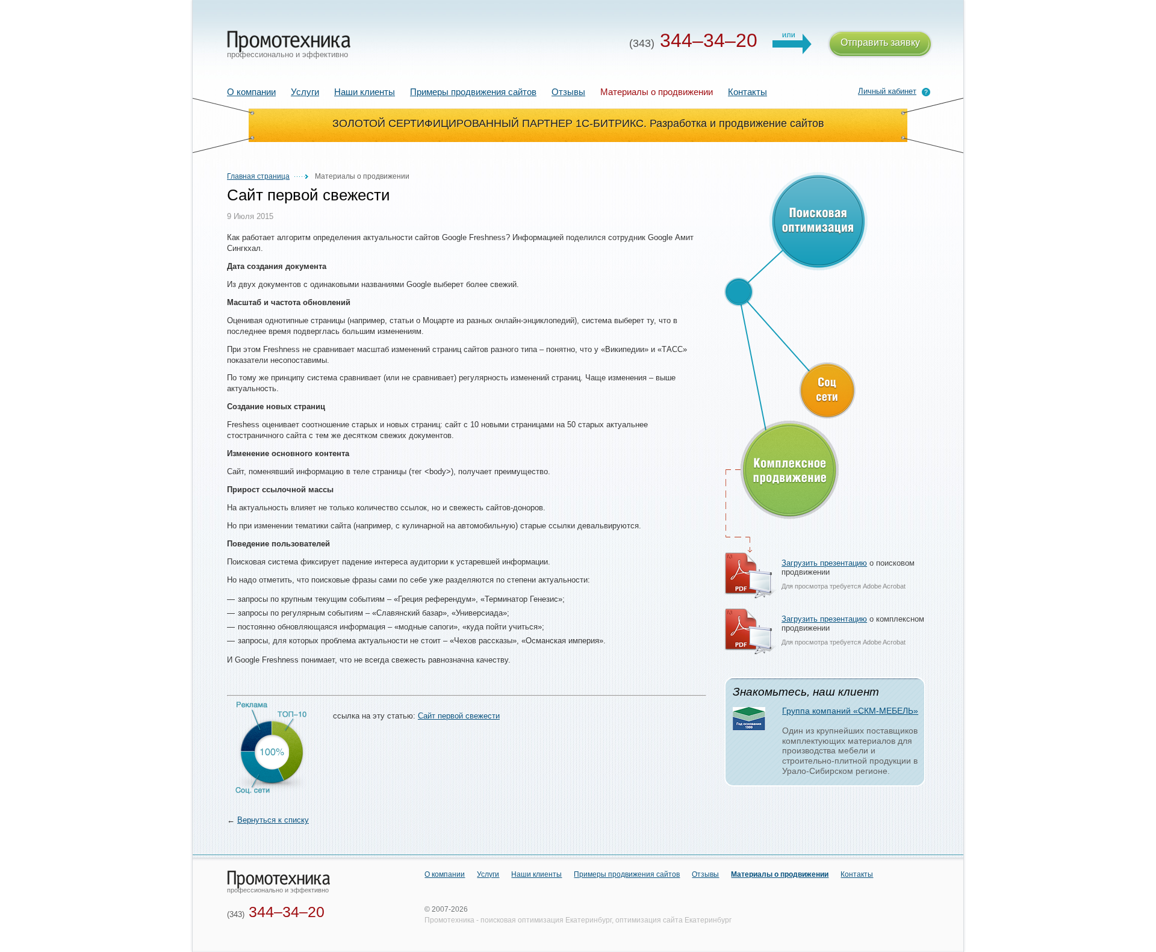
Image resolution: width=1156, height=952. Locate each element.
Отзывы (568, 92)
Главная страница (258, 176)
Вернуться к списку (273, 819)
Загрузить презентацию (824, 562)
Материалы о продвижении (779, 874)
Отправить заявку (880, 42)
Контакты (747, 92)
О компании (251, 92)
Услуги (305, 92)
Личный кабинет (887, 91)
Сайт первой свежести (459, 715)
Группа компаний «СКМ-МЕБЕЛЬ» (850, 711)
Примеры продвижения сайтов (473, 92)
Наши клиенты (364, 92)
